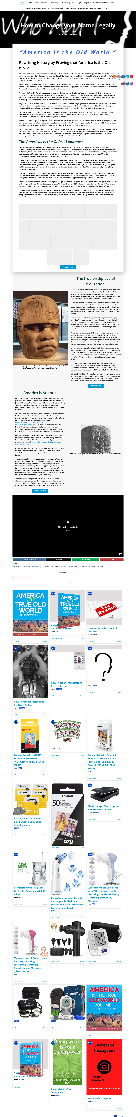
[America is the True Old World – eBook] (30, 607)
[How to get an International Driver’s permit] (68, 29)
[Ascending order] (76, 573)
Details (45, 641)
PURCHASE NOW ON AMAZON (57, 639)
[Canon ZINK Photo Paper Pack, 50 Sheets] (67, 806)
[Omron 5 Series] (104, 934)
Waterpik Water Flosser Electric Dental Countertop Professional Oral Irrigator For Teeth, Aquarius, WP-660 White (29, 887)
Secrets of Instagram (99, 1098)
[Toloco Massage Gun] (67, 934)
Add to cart (18, 641)
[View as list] (70, 582)
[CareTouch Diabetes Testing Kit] (67, 998)
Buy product (18, 775)
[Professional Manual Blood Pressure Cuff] (30, 998)
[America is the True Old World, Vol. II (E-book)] (104, 1002)
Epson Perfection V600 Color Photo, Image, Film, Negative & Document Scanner (104, 806)
